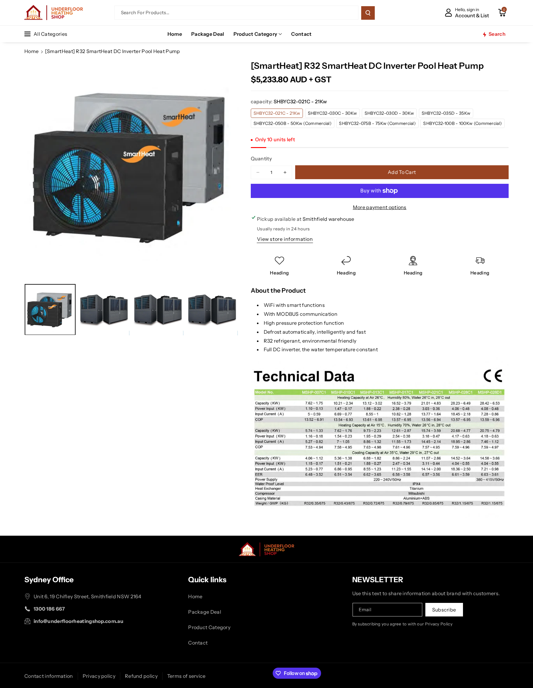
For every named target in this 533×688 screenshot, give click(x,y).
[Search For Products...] (368, 13)
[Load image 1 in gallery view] (50, 309)
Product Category (255, 34)
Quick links (207, 579)
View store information (285, 239)
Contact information (48, 676)
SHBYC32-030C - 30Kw (334, 114)
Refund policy (141, 676)
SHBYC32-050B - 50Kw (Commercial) (294, 124)
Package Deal (204, 612)
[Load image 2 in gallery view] (104, 309)
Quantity (261, 158)
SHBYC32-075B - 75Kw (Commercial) (379, 124)
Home (31, 51)
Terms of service (186, 676)
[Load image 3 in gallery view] (158, 309)
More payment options (380, 207)
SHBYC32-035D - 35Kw (447, 114)
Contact (198, 643)
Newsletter (377, 579)
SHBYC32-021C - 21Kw (278, 114)
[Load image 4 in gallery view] (212, 309)
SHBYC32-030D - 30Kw (391, 114)
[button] (502, 12)
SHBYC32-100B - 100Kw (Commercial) (464, 124)
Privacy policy (99, 676)
